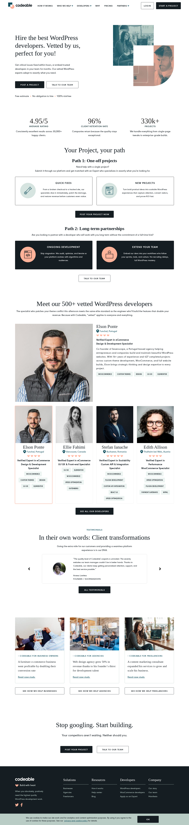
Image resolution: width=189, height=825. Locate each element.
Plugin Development (114, 480)
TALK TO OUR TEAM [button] (62, 84)
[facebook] (21, 805)
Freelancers (68, 796)
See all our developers (94, 511)
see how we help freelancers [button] (149, 690)
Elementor (162, 374)
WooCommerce (105, 374)
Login (147, 5)
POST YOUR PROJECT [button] (76, 749)
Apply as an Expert (128, 796)
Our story (152, 788)
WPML (165, 492)
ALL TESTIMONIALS (94, 589)
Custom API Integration (114, 486)
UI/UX (149, 374)
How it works (45, 5)
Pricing (108, 5)
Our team (152, 792)
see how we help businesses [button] (40, 690)
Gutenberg (73, 488)
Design (139, 374)
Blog (94, 796)
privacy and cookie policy (76, 820)
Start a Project (168, 5)
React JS (114, 492)
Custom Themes (124, 374)
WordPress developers (130, 788)
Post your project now (94, 214)
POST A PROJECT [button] (29, 84)
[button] (33, 455)
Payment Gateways (150, 492)
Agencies (67, 792)
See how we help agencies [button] (94, 690)
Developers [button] (83, 5)
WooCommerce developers (132, 792)
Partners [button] (122, 5)
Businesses (68, 788)
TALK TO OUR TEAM (94, 278)
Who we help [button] (64, 5)
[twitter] (17, 805)
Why (97, 5)
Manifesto (152, 796)
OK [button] (148, 819)
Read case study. (26, 677)
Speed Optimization (73, 482)
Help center (97, 792)
